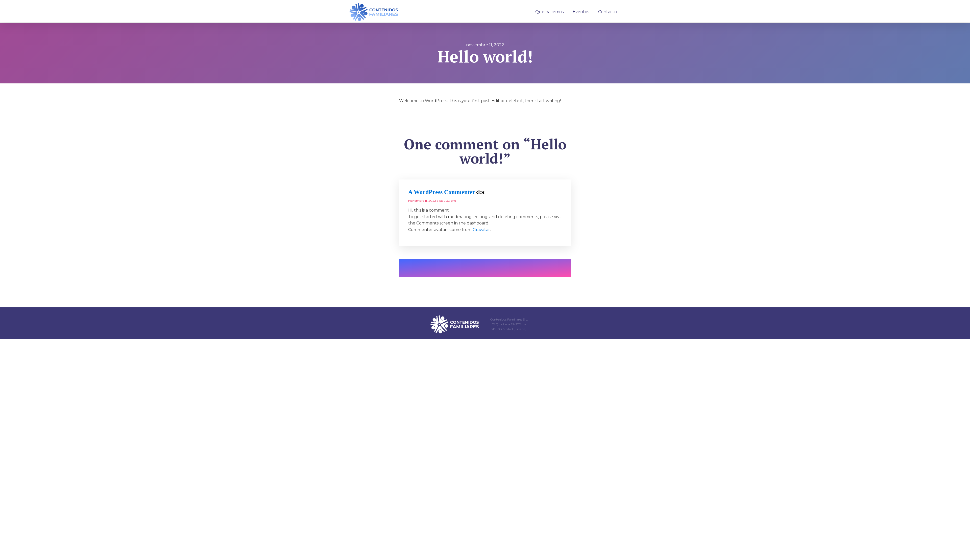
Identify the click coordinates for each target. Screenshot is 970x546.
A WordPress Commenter (441, 192)
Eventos (581, 11)
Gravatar (481, 229)
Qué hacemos (549, 11)
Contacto (607, 11)
